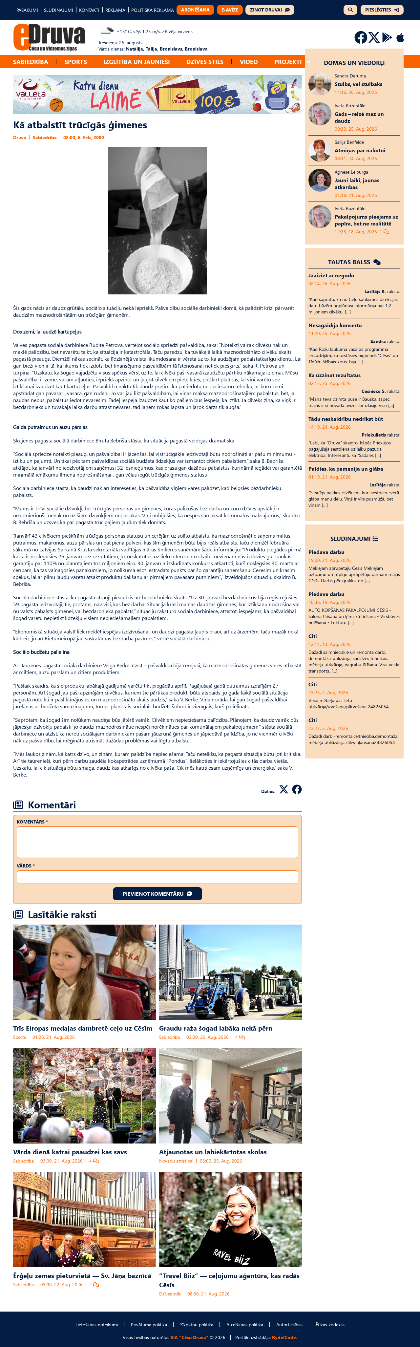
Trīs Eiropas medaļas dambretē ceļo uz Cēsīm (82, 1027)
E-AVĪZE (229, 10)
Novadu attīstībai (176, 1161)
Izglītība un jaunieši (136, 61)
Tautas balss (350, 262)
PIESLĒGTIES (378, 10)
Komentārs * (32, 822)
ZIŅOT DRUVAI (266, 10)
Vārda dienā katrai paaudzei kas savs (70, 1151)
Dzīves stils (204, 61)
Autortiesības (289, 1324)
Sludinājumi (350, 538)
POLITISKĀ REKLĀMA (152, 10)
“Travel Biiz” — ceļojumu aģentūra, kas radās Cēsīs (229, 1280)
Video (249, 61)
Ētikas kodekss (330, 1324)
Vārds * (26, 866)
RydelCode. (284, 1337)
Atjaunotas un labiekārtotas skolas (213, 1151)
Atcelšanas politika (244, 1324)
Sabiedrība (30, 61)
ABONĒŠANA (195, 10)
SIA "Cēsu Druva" (189, 1337)
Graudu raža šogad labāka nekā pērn (215, 1027)
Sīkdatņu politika (196, 1324)
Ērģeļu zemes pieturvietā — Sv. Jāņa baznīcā (82, 1275)
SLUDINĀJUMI (58, 10)
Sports (76, 61)
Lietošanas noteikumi (96, 1324)
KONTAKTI (89, 10)
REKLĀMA (115, 10)
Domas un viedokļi (354, 62)
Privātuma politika (149, 1324)
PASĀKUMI (27, 10)
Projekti (288, 61)
